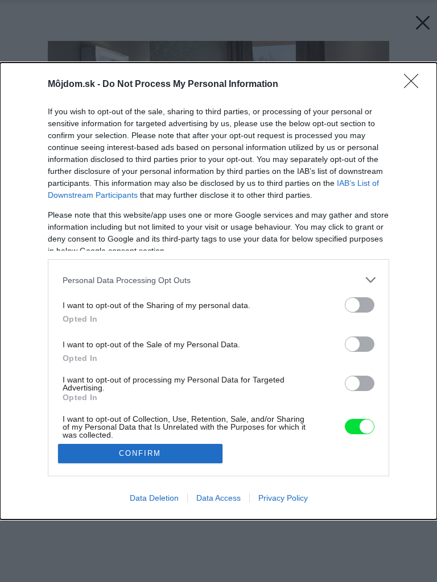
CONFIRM (140, 453)
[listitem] (218, 280)
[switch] (359, 305)
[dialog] (218, 291)
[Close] (415, 84)
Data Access (218, 497)
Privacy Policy (283, 497)
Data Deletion (154, 497)
